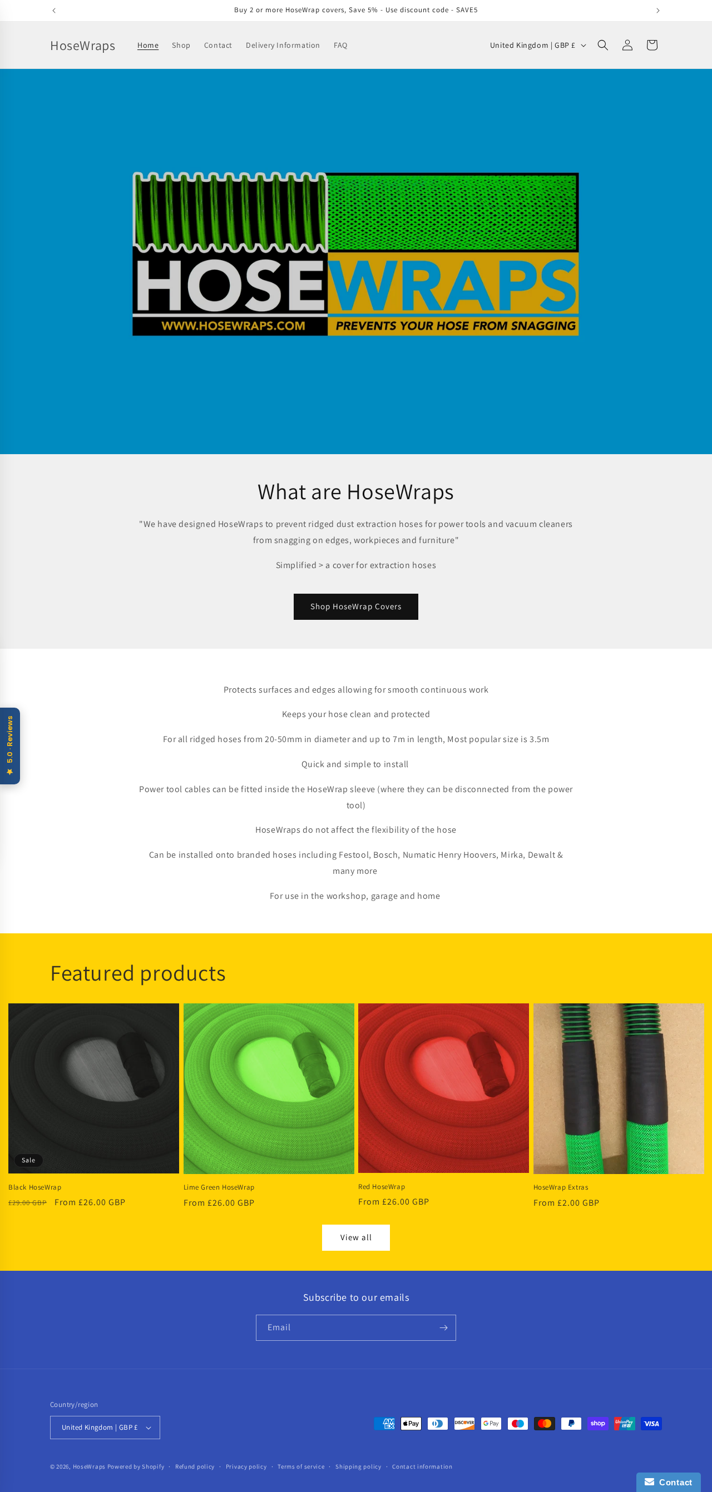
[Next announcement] (658, 10)
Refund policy (195, 1466)
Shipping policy (358, 1466)
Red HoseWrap (381, 1186)
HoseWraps (89, 1466)
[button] (603, 45)
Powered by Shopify (136, 1466)
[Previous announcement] (54, 10)
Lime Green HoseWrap (219, 1187)
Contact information (422, 1466)
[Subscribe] (443, 1328)
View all (356, 1237)
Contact (673, 1482)
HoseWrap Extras (561, 1187)
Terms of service (301, 1466)
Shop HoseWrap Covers (356, 606)
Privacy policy (246, 1466)
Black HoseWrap (34, 1187)
